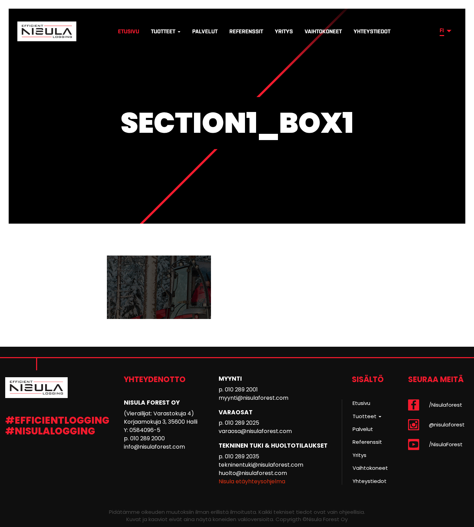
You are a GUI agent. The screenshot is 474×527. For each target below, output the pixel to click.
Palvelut (205, 31)
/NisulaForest (446, 444)
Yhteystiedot (372, 31)
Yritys (284, 31)
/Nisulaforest (445, 404)
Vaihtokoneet (323, 31)
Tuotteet (164, 31)
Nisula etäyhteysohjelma (252, 481)
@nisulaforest (447, 424)
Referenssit (246, 31)
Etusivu (128, 31)
